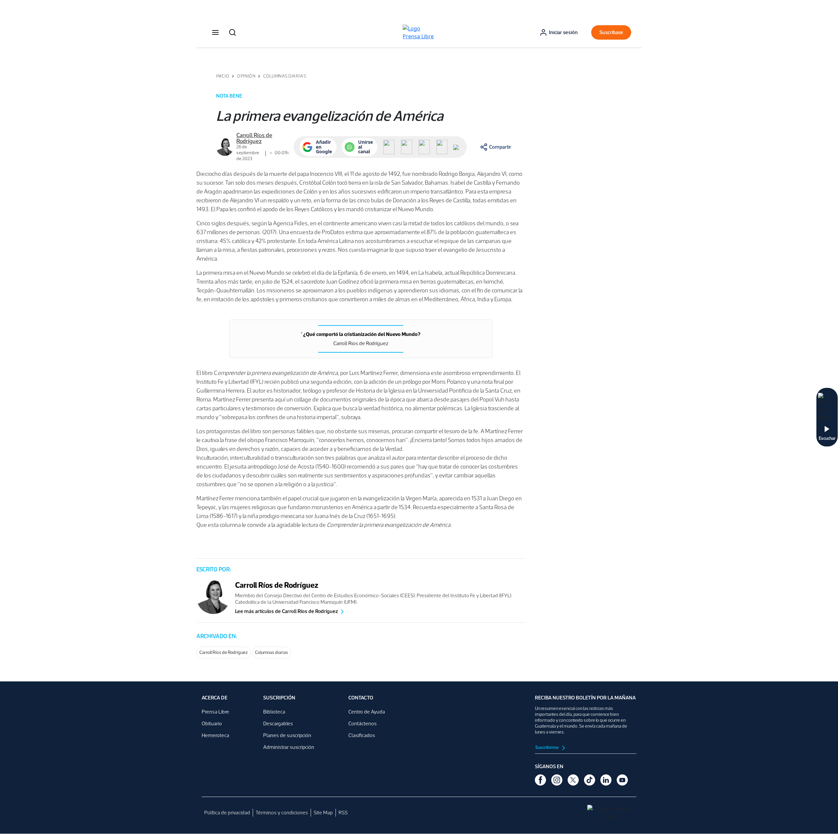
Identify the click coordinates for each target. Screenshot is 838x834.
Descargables (278, 723)
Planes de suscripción (287, 735)
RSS (343, 812)
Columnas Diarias (284, 76)
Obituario (212, 723)
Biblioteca (274, 712)
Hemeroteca (215, 735)
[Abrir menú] (215, 32)
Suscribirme (547, 747)
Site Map (323, 812)
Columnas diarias (271, 652)
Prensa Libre (215, 712)
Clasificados (361, 735)
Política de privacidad (227, 812)
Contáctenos (362, 723)
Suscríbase (611, 32)
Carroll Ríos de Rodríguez (223, 652)
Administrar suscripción (288, 747)
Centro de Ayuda (366, 712)
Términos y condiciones (282, 812)
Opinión (246, 76)
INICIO (222, 76)
